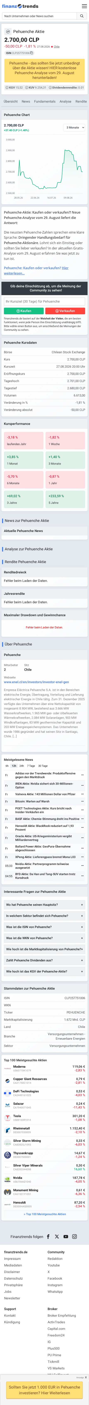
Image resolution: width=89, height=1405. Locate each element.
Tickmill (53, 1361)
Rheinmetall (21, 1128)
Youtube (54, 1265)
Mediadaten (13, 1265)
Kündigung (12, 1322)
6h (7, 766)
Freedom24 (56, 1335)
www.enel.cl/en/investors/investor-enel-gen (36, 682)
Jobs (7, 1291)
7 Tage (31, 766)
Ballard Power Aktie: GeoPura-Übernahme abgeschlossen (43, 848)
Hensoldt (19, 1202)
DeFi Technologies (26, 1091)
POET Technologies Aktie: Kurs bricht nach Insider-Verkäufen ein (43, 810)
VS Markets (56, 1368)
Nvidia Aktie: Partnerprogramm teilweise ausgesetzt (42, 866)
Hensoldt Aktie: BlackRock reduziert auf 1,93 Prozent (44, 828)
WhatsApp (55, 1291)
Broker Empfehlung (62, 1315)
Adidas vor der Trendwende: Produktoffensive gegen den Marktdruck (45, 775)
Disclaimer (12, 1271)
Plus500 (54, 1348)
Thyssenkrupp (23, 1153)
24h (21, 766)
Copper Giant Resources (30, 1079)
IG (49, 1342)
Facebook (55, 1278)
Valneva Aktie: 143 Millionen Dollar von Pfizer (45, 794)
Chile (57, 46)
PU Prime (54, 1355)
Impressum (12, 1258)
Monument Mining (25, 1190)
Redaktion (55, 1258)
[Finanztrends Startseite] (20, 8)
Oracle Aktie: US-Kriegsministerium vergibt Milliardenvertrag (43, 838)
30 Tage (43, 766)
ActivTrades (56, 1322)
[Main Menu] (84, 6)
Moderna (19, 1066)
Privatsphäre (13, 1285)
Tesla (17, 1116)
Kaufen (25, 311)
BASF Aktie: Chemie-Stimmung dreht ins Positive (47, 819)
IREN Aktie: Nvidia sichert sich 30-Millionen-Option (44, 786)
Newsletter (12, 1298)
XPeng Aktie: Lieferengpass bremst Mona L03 (45, 857)
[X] (57, 1237)
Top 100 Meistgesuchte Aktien (46, 1214)
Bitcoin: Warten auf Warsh (32, 801)
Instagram (55, 1285)
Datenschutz (13, 1278)
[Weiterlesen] (82, 775)
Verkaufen (67, 311)
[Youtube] (65, 1237)
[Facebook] (48, 1237)
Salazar (18, 1103)
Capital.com (56, 1328)
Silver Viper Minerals (28, 1165)
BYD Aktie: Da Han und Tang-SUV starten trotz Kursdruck (45, 876)
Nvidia (17, 1177)
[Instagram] (74, 1237)
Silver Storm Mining (27, 1140)
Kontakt (10, 1315)
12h (14, 766)
